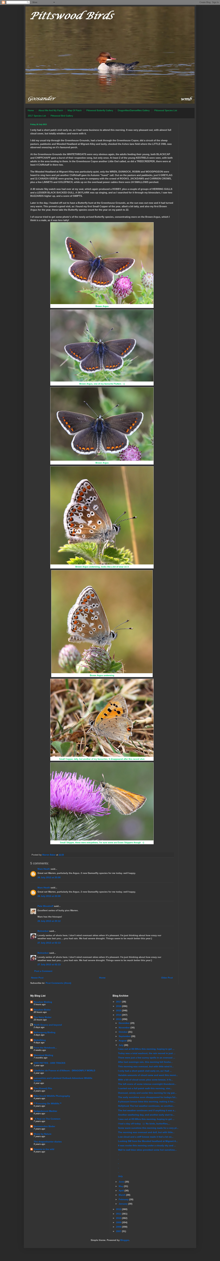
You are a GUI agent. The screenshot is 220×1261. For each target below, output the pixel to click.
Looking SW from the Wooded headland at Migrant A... (148, 1141)
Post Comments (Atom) (58, 983)
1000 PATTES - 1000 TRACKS (49, 1063)
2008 (119, 1226)
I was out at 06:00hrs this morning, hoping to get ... (146, 1049)
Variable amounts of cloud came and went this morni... (148, 1075)
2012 (119, 1209)
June (122, 1181)
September (125, 1036)
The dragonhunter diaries (48, 1141)
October (123, 1032)
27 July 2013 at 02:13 (49, 942)
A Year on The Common (47, 1118)
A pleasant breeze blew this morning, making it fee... (146, 1101)
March (122, 1195)
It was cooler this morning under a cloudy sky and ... (147, 1145)
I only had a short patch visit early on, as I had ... (145, 1071)
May (121, 1186)
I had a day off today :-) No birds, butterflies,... (144, 1123)
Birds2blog (40, 1040)
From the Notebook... (45, 1047)
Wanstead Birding (43, 1055)
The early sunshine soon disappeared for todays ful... (147, 1097)
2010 (119, 1218)
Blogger (124, 1240)
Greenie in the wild (44, 1149)
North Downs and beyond (48, 1025)
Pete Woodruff (45, 906)
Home (31, 110)
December (124, 1023)
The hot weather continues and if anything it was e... (147, 1110)
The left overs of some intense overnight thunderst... (147, 1084)
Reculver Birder (42, 1009)
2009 (119, 1222)
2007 (119, 1231)
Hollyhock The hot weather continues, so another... (146, 1106)
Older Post (167, 977)
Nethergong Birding (44, 1032)
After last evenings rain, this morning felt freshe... (145, 1062)
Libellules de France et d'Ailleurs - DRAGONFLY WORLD (64, 1070)
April (121, 1190)
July (121, 1045)
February (124, 1199)
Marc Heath (44, 869)
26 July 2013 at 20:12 (49, 921)
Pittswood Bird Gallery (62, 115)
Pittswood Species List (165, 110)
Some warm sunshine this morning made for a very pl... (148, 1128)
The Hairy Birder (42, 1017)
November (124, 1027)
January (123, 1203)
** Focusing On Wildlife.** (47, 1103)
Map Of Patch (75, 110)
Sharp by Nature (42, 1134)
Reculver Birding (43, 1002)
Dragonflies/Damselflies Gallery (134, 110)
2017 (119, 1001)
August (123, 1040)
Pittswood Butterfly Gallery (99, 110)
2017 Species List (37, 115)
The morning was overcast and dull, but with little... (146, 1132)
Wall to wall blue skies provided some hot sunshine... (147, 1150)
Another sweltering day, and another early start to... (146, 1114)
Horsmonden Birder (44, 1126)
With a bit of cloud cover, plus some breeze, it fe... (145, 1079)
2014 (119, 1015)
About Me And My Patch (50, 110)
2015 (119, 1010)
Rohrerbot (43, 931)
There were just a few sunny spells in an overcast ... (146, 1057)
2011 (119, 1213)
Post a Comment (43, 971)
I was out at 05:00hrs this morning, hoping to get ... (146, 1119)
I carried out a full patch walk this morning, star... (145, 1088)
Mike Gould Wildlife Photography (52, 1096)
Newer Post (37, 977)
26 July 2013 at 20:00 (49, 877)
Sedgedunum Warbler (45, 1111)
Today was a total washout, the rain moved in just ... (146, 1053)
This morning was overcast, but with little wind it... (146, 1066)
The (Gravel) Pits (43, 1088)
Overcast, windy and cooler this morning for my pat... (147, 1093)
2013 (119, 1019)
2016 (119, 1006)
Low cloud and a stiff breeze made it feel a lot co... (145, 1136)
